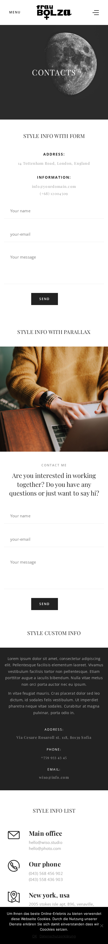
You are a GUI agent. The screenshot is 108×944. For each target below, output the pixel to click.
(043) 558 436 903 (46, 879)
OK (34, 936)
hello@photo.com (45, 848)
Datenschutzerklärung (58, 936)
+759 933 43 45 (54, 757)
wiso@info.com (54, 777)
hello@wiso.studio (45, 842)
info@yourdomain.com (54, 186)
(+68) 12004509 (54, 194)
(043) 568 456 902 (46, 873)
